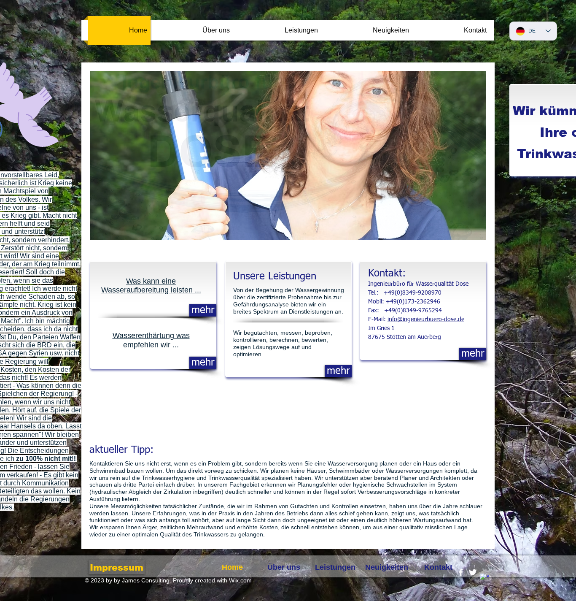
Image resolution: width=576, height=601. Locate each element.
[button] (288, 155)
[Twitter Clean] (472, 572)
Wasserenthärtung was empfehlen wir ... (151, 340)
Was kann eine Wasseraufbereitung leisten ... (151, 286)
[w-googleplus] (484, 577)
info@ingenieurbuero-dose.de (426, 319)
